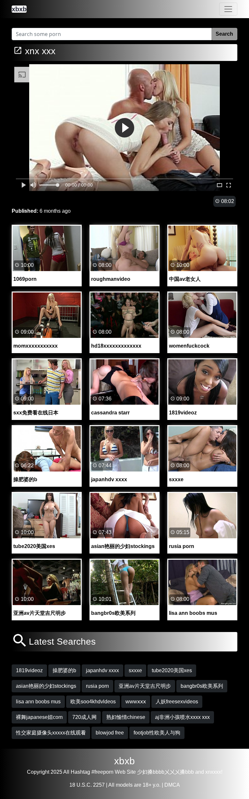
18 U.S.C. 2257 (87, 785)
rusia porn (97, 686)
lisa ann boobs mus (38, 701)
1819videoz (29, 670)
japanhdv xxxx (102, 670)
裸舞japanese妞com (39, 717)
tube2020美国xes (172, 670)
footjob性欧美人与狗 (157, 732)
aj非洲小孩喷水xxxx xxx (182, 717)
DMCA (172, 785)
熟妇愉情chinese (125, 717)
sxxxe (135, 670)
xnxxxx (213, 772)
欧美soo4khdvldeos (93, 701)
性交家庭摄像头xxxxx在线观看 (51, 732)
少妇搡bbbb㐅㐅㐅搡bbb (165, 772)
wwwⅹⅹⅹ (135, 701)
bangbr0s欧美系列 (202, 686)
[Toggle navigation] (228, 9)
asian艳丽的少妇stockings (46, 686)
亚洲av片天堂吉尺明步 (145, 686)
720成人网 (84, 717)
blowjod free (110, 732)
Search (224, 34)
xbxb (124, 761)
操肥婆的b (64, 670)
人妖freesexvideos (177, 701)
